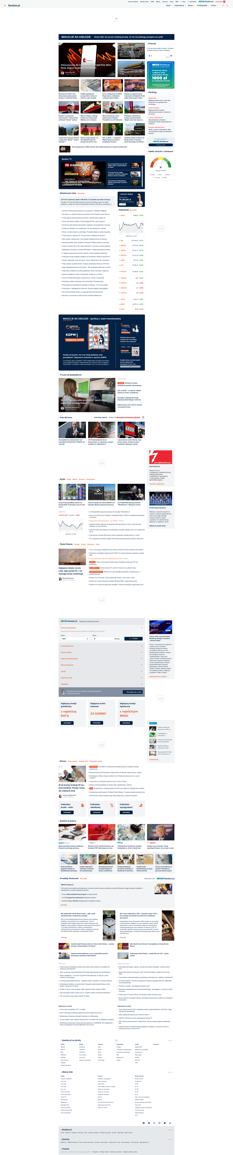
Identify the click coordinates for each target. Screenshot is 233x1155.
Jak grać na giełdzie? (66, 1078)
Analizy (118, 1060)
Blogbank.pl (64, 1102)
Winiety (100, 1099)
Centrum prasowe (93, 1132)
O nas (62, 1132)
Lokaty (83, 544)
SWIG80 (63, 1057)
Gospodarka (90, 479)
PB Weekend (64, 1099)
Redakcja (74, 1132)
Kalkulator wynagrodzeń (104, 1078)
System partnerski (88, 1142)
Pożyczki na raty (139, 1110)
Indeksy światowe (66, 1065)
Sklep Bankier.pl (139, 1112)
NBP (177, 1)
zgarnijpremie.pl (144, 1142)
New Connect (65, 1060)
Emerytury (90, 544)
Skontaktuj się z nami (133, 692)
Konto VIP (63, 1097)
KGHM (137, 1057)
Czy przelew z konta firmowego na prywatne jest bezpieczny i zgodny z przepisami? (146, 977)
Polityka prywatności (116, 1152)
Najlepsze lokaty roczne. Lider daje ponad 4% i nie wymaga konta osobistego (159, 102)
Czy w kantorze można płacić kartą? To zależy (75, 996)
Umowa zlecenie (102, 1081)
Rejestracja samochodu (104, 1105)
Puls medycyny (125, 1142)
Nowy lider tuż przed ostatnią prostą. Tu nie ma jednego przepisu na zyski (128, 37)
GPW (152, 1)
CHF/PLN (82, 1052)
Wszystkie (81, 193)
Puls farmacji (135, 1142)
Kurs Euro (82, 1057)
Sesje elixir (138, 1105)
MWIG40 (63, 1055)
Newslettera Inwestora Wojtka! (128, 417)
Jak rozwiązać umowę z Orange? (106, 1086)
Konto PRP (101, 1084)
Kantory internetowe (85, 1060)
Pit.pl (80, 1142)
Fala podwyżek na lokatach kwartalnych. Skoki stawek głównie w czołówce (160, 121)
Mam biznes (104, 1142)
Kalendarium (138, 1052)
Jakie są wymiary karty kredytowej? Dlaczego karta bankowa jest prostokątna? (85, 972)
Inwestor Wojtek (133, 1)
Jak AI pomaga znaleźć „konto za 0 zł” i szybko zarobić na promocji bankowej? (85, 992)
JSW (136, 1062)
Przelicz (135, 638)
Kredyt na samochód (103, 1092)
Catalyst (63, 1062)
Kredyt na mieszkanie (103, 1089)
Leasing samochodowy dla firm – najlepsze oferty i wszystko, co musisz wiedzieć (86, 981)
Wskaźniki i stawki (96, 761)
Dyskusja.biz (112, 1142)
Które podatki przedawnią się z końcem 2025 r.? (134, 1014)
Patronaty (81, 1132)
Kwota (63, 635)
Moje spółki (138, 1055)
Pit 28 (136, 1092)
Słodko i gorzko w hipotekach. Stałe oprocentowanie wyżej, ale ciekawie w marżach (160, 131)
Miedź (99, 1049)
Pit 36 (136, 1084)
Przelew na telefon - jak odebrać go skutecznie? (134, 986)
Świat (171, 1)
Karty (98, 544)
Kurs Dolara (82, 1055)
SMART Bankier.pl (73, 1142)
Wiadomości (120, 1057)
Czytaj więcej (153, 759)
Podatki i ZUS (83, 761)
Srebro (100, 1055)
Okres (94, 635)
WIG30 (63, 1047)
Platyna (100, 1057)
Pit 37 (136, 1086)
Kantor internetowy (66, 1094)
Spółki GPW (138, 1047)
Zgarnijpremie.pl (65, 1105)
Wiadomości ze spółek (141, 1049)
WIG (62, 1052)
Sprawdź (67, 723)
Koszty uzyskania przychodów (143, 1102)
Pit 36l (136, 1089)
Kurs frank (63, 1086)
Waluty (158, 1)
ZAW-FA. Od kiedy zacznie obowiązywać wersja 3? (135, 1018)
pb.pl (119, 1142)
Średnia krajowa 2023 (66, 1110)
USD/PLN (82, 1049)
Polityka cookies (104, 1152)
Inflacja (118, 1047)
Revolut (100, 1097)
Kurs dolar (63, 1084)
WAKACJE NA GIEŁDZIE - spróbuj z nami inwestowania (92, 318)
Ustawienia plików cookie (130, 1152)
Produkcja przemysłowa (123, 1052)
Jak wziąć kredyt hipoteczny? (106, 1102)
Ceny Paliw (101, 1060)
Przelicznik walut (65, 1092)
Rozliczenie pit (139, 1078)
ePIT (136, 1115)
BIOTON (137, 1060)
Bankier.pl (63, 1142)
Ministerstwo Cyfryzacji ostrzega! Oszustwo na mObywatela (79, 1016)
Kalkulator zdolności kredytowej (143, 1107)
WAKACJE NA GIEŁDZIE (76, 37)
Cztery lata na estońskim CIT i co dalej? (72, 1009)
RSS (86, 1132)
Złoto (99, 1047)
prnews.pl (97, 1142)
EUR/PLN (82, 1047)
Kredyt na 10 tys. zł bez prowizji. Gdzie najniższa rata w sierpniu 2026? (83, 989)
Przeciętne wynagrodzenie (124, 1049)
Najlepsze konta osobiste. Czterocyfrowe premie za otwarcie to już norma (160, 112)
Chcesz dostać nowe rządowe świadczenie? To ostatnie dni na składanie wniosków (87, 1019)
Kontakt (114, 1132)
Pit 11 (136, 1094)
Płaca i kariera (72, 761)
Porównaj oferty (160, 145)
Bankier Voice (144, 1)
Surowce (165, 1)
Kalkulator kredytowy (103, 1094)
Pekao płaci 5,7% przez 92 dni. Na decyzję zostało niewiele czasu (140, 994)
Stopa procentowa (65, 1107)
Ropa (99, 1052)
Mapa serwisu (129, 1132)
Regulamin (96, 1152)
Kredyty (77, 544)
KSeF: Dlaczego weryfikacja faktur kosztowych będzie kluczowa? (81, 1013)
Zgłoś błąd (121, 1132)
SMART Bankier (139, 1099)
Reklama (67, 1132)
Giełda (69, 479)
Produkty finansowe (105, 1132)
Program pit (138, 1081)
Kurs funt (63, 1089)
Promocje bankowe (66, 1112)
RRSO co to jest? (102, 1107)
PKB (117, 1055)
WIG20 (63, 1049)
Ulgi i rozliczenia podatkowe (142, 1097)
